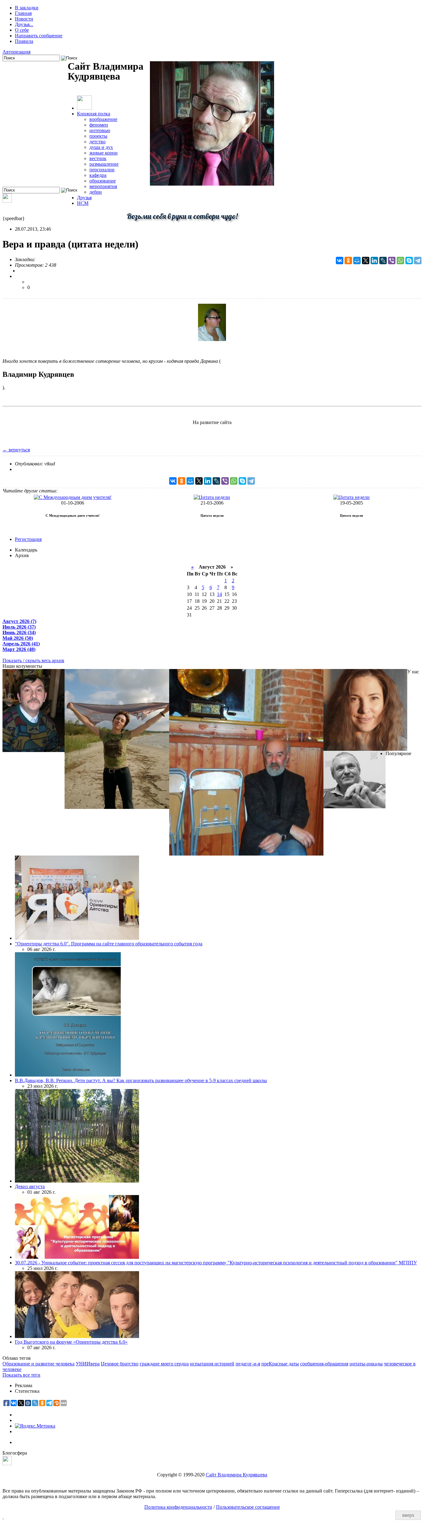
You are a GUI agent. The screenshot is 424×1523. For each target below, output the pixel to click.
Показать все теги (21, 1375)
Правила (24, 41)
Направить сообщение (38, 35)
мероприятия (103, 186)
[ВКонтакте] (339, 260)
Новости (24, 18)
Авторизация (16, 51)
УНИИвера (88, 1363)
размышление (104, 164)
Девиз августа (30, 1186)
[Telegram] (418, 260)
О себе (22, 30)
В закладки (26, 7)
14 (219, 594)
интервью (99, 130)
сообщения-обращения (324, 1363)
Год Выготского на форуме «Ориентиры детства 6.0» (71, 1342)
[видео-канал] (7, 201)
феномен (98, 124)
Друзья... (24, 24)
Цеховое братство (119, 1363)
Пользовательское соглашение (248, 1507)
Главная (23, 13)
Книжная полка (93, 113)
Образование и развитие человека (38, 1363)
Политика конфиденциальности (178, 1507)
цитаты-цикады (366, 1363)
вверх (408, 1515)
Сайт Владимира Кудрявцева (236, 1474)
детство (97, 141)
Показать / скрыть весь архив (33, 660)
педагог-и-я (248, 1363)
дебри (95, 192)
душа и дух (101, 147)
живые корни (103, 152)
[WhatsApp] (400, 260)
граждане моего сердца (164, 1363)
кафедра (97, 175)
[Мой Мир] (357, 260)
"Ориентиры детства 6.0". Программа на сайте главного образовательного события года (108, 943)
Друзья (84, 197)
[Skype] (409, 260)
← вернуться (16, 449)
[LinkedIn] (374, 260)
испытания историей (212, 1363)
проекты (98, 136)
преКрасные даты (280, 1363)
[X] (365, 260)
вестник (97, 158)
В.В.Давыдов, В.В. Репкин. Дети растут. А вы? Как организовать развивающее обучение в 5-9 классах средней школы (141, 1080)
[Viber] (391, 260)
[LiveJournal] (383, 260)
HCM (82, 203)
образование (102, 180)
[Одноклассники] (348, 260)
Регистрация (28, 539)
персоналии (102, 169)
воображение (103, 119)
